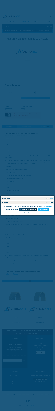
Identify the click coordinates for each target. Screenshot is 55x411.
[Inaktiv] (51, 202)
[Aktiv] (51, 198)
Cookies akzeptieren (43, 209)
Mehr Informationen (48, 206)
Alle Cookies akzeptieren (27, 212)
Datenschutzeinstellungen (12, 209)
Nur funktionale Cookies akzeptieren (28, 209)
